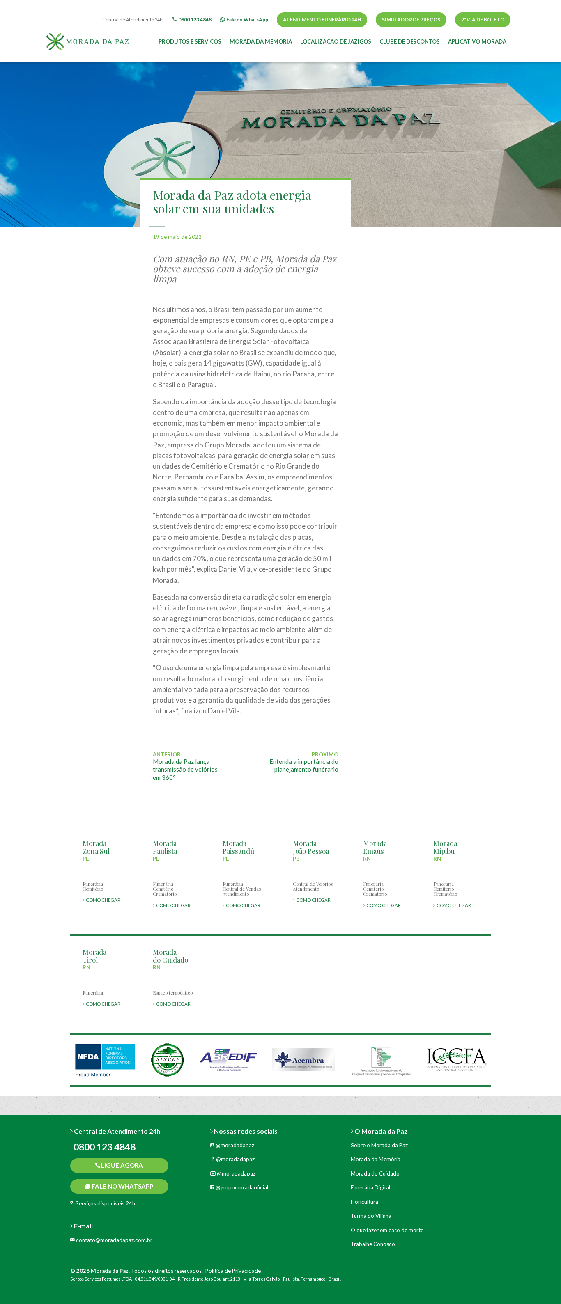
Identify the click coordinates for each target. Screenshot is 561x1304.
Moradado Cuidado (170, 955)
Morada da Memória (261, 41)
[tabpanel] (105, 1060)
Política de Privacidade (233, 1270)
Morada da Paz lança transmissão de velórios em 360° (185, 769)
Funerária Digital (370, 1187)
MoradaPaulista (165, 847)
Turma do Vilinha (371, 1215)
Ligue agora (121, 1165)
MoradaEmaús (375, 847)
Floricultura (364, 1202)
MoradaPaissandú (238, 847)
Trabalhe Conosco (373, 1244)
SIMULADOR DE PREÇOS (411, 19)
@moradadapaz (234, 1145)
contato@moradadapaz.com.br (113, 1240)
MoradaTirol (94, 955)
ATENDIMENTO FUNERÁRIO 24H (322, 19)
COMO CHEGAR (102, 900)
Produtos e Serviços (190, 41)
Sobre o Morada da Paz (379, 1145)
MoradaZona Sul (96, 847)
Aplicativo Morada (477, 41)
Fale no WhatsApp (121, 1186)
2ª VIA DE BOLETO (482, 19)
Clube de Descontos (409, 41)
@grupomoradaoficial (241, 1187)
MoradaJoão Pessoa (311, 847)
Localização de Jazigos (335, 41)
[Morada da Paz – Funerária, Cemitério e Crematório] (87, 40)
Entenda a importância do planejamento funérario (303, 765)
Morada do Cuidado (375, 1173)
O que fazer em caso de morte (387, 1230)
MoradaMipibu (445, 847)
